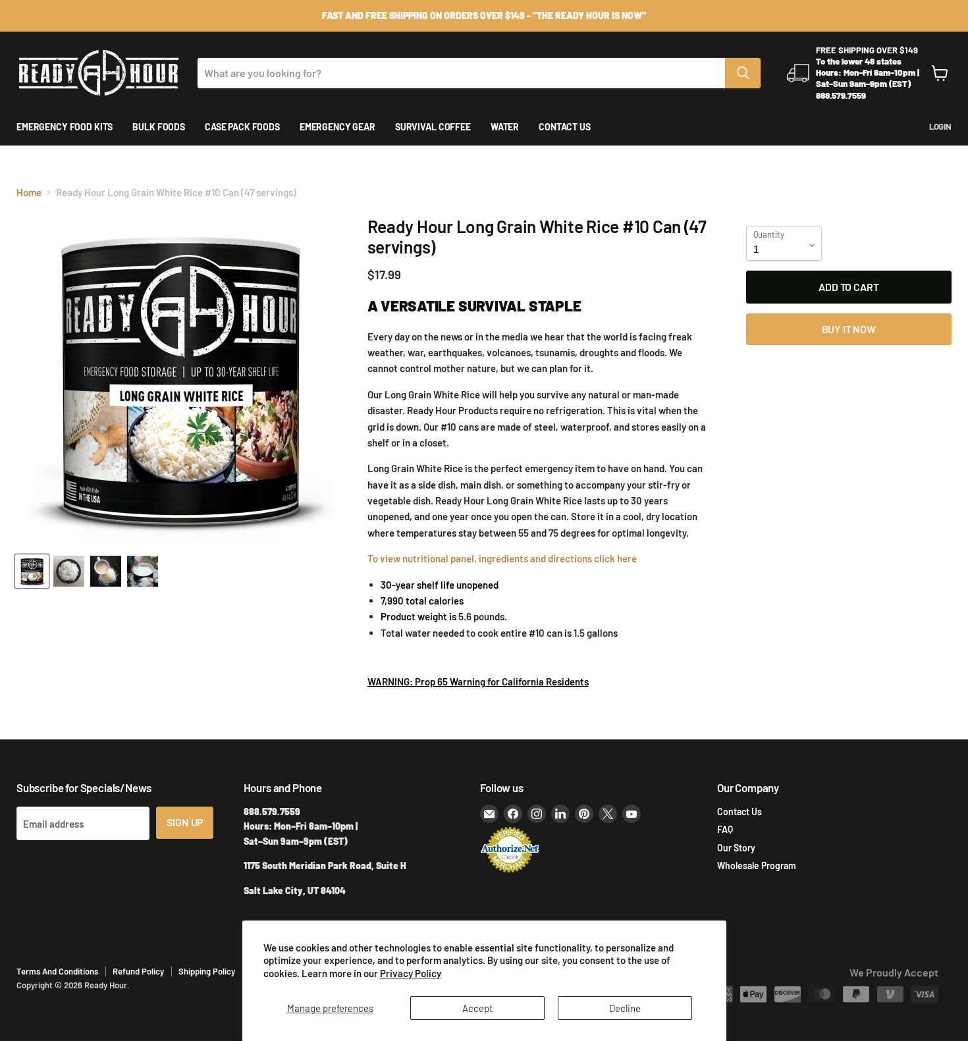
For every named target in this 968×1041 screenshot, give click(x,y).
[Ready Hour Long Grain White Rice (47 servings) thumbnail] (32, 571)
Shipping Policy (206, 971)
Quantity (768, 235)
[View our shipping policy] (484, 15)
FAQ (725, 829)
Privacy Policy (410, 973)
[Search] (743, 73)
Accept (477, 1008)
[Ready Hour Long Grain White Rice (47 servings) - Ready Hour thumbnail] (105, 571)
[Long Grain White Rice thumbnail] (69, 571)
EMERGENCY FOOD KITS (64, 126)
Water (505, 126)
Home (28, 192)
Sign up (185, 822)
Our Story (736, 847)
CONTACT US (565, 126)
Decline (625, 1008)
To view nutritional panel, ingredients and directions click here (503, 558)
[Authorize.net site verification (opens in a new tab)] (509, 871)
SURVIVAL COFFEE (433, 126)
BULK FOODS (158, 126)
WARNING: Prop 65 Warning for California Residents (478, 681)
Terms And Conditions (57, 971)
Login (940, 127)
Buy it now (849, 329)
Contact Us (739, 811)
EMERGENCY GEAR (337, 126)
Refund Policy (138, 971)
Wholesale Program (756, 865)
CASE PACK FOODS (242, 126)
